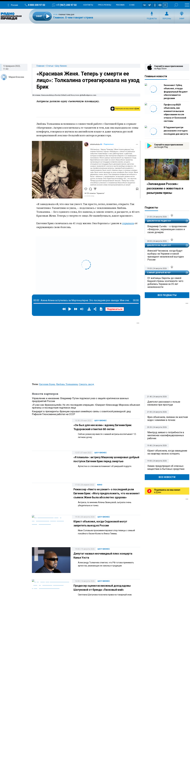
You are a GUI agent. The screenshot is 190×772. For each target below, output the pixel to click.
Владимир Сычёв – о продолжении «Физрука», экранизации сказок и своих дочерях (167, 229)
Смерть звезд (86, 384)
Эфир (181, 19)
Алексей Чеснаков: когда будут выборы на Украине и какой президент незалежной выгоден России (165, 255)
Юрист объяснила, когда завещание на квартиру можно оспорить (167, 452)
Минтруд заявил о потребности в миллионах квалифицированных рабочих (165, 435)
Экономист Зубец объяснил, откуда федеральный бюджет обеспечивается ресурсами (176, 91)
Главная (40, 66)
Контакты (88, 5)
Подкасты (152, 19)
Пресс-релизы (104, 5)
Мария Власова (16, 77)
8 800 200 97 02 (36, 5)
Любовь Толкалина (67, 384)
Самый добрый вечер (159, 273)
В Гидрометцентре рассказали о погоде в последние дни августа (176, 130)
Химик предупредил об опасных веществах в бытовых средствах (166, 467)
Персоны (167, 19)
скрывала (128, 223)
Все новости (167, 477)
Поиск (176, 5)
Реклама (120, 5)
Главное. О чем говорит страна (73, 17)
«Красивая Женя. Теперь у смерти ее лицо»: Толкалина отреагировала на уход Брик (88, 80)
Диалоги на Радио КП (159, 221)
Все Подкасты (167, 295)
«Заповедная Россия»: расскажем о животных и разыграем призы (165, 188)
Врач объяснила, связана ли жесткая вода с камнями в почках (167, 418)
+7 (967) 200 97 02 (66, 5)
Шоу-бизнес (61, 66)
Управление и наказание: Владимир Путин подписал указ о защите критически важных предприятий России (80, 400)
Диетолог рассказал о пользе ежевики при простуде (163, 403)
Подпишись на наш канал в (127, 108)
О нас (132, 5)
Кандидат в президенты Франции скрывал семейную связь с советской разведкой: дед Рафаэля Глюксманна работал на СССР (81, 413)
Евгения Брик (47, 384)
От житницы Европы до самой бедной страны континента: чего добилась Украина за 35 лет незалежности (165, 282)
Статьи (49, 66)
